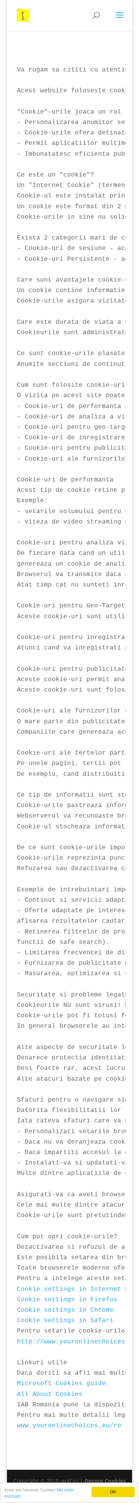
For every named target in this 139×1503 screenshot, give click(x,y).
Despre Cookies (105, 1480)
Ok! (113, 1491)
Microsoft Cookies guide (61, 1383)
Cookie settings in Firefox (67, 1299)
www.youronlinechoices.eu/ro (69, 1425)
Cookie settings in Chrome (65, 1310)
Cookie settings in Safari (65, 1320)
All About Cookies (50, 1394)
